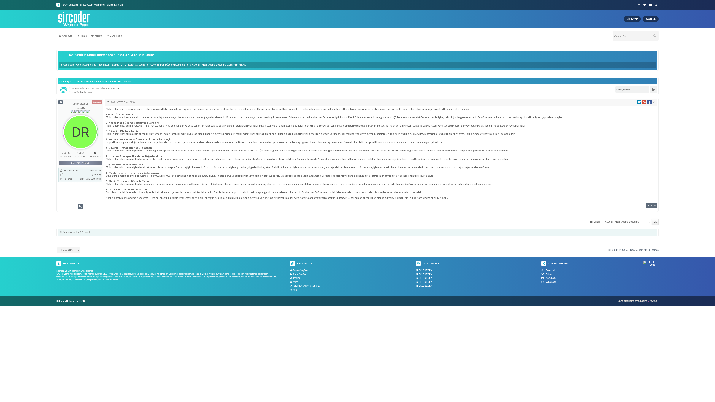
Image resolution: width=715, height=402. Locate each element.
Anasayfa (66, 35)
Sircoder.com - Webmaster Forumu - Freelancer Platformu (90, 64)
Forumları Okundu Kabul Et (306, 286)
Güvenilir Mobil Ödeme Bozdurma (167, 64)
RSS (294, 289)
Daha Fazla (115, 35)
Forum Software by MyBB (72, 301)
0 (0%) (68, 179)
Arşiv (295, 282)
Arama (83, 35)
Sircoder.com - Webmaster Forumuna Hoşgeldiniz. (105, 6)
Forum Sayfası (300, 270)
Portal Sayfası (299, 274)
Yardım (98, 35)
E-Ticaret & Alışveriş (135, 64)
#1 (654, 102)
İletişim (296, 278)
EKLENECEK (425, 270)
